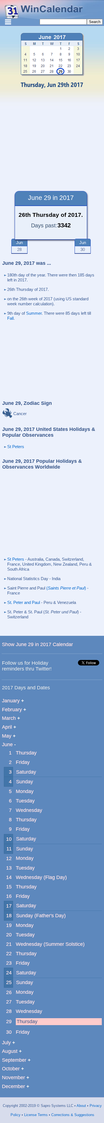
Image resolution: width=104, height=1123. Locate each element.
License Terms (35, 1115)
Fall (10, 318)
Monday (25, 791)
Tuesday (25, 801)
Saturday (26, 772)
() (66, 588)
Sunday (24, 781)
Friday (23, 762)
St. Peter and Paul (23, 602)
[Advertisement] (52, 138)
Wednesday (29, 810)
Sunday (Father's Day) (41, 915)
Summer (34, 313)
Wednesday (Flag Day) (41, 877)
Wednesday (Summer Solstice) (50, 944)
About (81, 1106)
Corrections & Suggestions (72, 1115)
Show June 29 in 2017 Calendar (37, 644)
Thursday (26, 753)
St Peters (15, 446)
